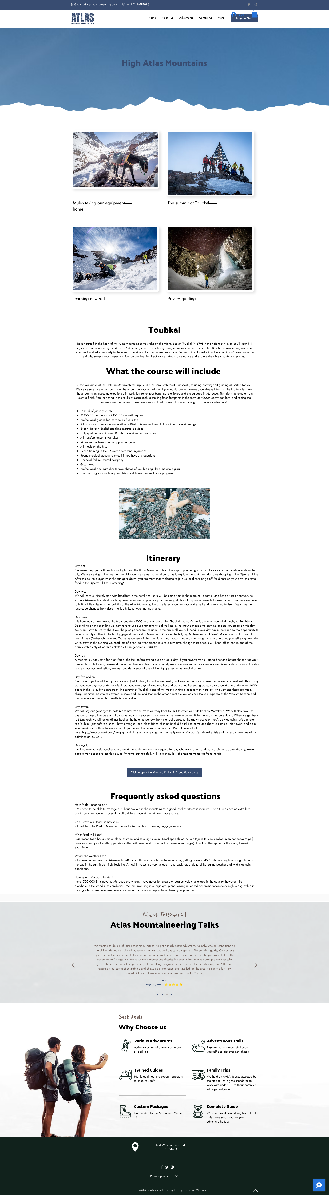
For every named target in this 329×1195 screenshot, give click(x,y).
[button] (186, 17)
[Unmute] (130, 534)
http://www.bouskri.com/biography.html (108, 732)
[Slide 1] (167, 994)
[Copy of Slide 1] (157, 994)
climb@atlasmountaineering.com (97, 4)
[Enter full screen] (204, 534)
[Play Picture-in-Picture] (198, 534)
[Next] (256, 965)
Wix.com (201, 1190)
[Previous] (73, 965)
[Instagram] (255, 4)
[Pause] (123, 534)
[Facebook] (249, 4)
